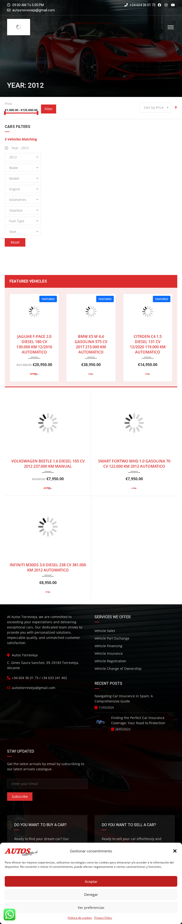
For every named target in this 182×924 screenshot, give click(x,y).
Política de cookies (80, 918)
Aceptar (91, 881)
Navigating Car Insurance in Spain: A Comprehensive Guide (124, 698)
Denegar (91, 894)
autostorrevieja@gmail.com (33, 10)
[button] (175, 851)
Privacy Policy (103, 918)
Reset (15, 242)
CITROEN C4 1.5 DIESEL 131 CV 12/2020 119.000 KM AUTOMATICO (148, 344)
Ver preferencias (91, 907)
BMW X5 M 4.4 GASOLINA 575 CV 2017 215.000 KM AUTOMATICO (91, 344)
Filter (49, 109)
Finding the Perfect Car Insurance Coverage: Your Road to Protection (138, 720)
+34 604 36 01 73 (142, 5)
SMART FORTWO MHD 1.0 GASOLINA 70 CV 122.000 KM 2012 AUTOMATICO (134, 463)
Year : (19, 148)
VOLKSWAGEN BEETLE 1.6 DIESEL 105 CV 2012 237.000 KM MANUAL (48, 463)
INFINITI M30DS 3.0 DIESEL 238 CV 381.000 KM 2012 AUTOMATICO (48, 567)
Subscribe (20, 796)
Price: (8, 103)
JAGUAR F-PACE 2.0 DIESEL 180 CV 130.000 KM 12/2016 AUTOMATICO (34, 344)
